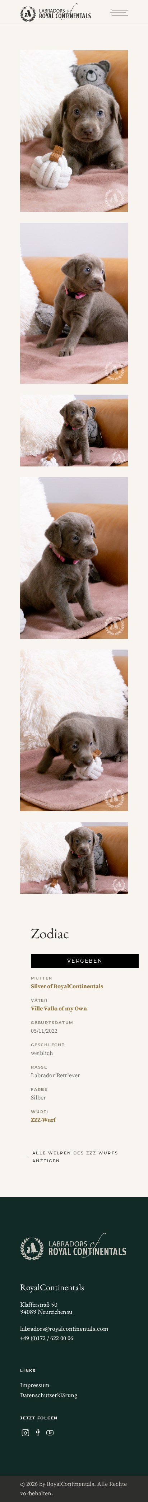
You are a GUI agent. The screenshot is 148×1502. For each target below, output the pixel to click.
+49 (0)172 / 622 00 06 (46, 1338)
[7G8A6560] (74, 430)
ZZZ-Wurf (43, 1120)
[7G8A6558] (74, 858)
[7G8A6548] (74, 131)
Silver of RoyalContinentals (67, 986)
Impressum (34, 1385)
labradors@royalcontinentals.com (64, 1329)
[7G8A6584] (74, 303)
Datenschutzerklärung (48, 1395)
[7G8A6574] (74, 558)
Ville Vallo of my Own (59, 1008)
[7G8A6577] (74, 730)
